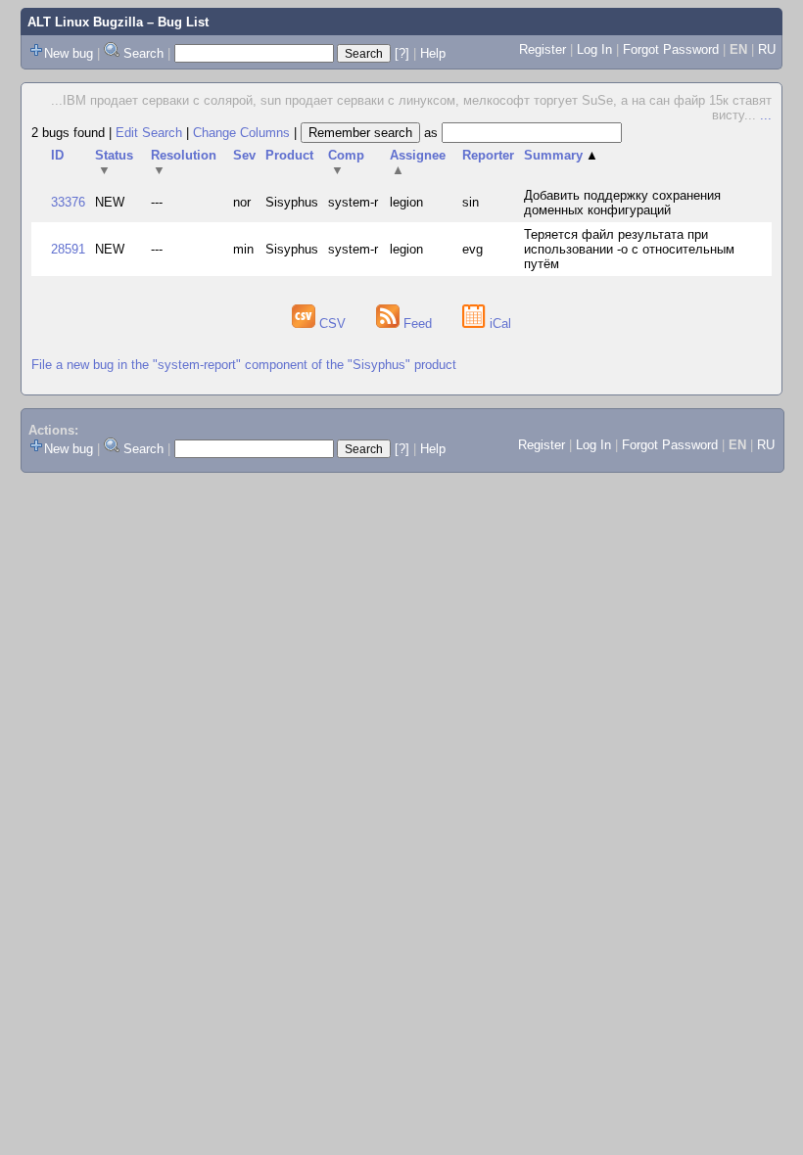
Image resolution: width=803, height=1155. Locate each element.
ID (57, 155)
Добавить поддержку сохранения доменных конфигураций (622, 202)
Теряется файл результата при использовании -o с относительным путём (629, 249)
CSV (332, 323)
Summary (561, 155)
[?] (402, 53)
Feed (418, 323)
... (766, 115)
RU (767, 49)
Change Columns (241, 132)
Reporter (488, 155)
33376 (68, 202)
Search (143, 53)
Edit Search (149, 132)
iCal (498, 323)
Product (289, 155)
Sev (244, 155)
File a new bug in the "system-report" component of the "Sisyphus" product (243, 364)
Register (542, 49)
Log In (594, 49)
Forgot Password (671, 49)
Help (433, 53)
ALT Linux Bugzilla (85, 22)
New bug (68, 53)
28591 (68, 249)
